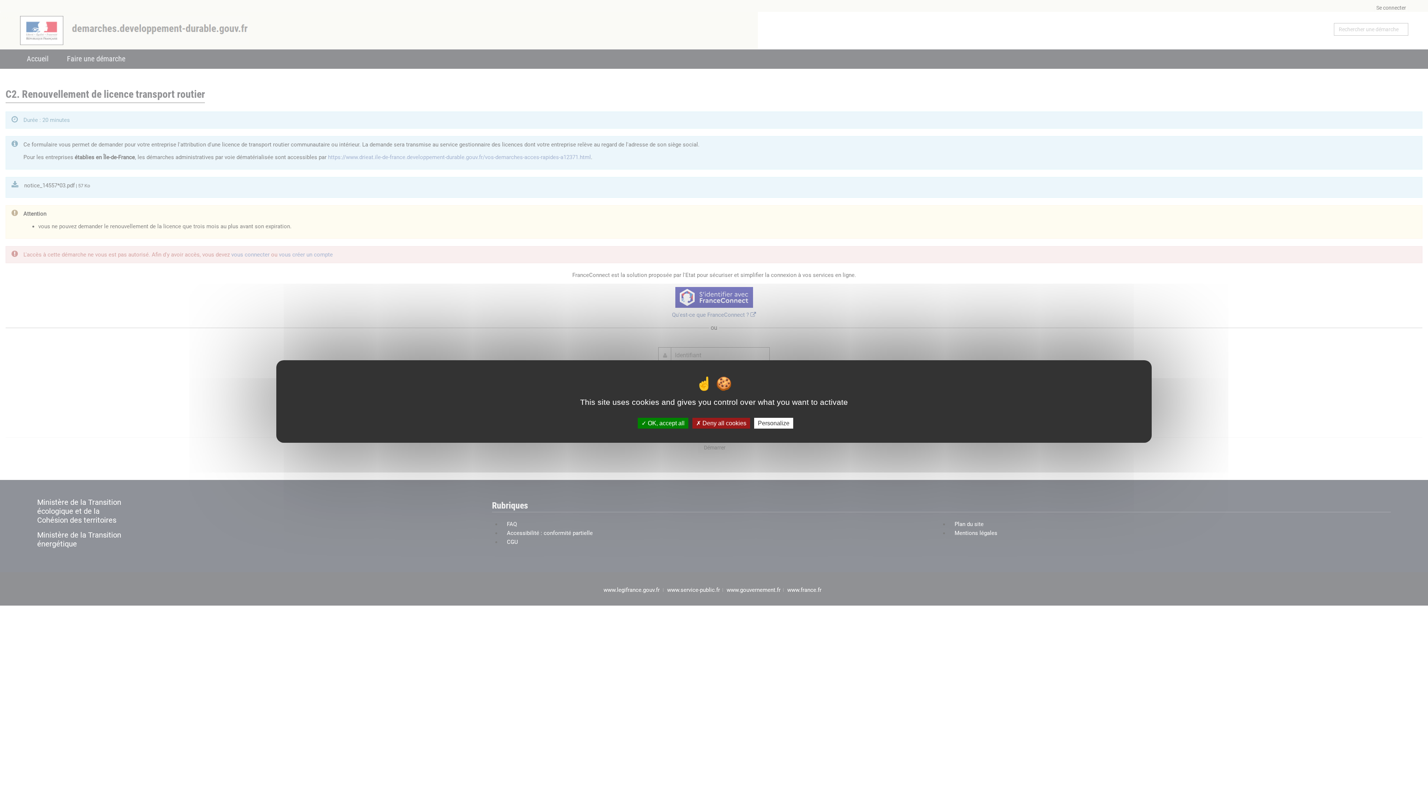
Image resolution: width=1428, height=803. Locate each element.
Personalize (773, 423)
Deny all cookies (723, 423)
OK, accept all (665, 423)
